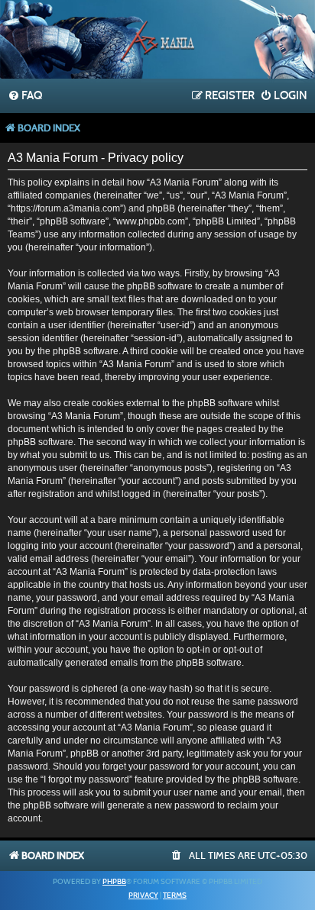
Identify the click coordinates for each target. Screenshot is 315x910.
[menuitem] (25, 96)
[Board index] (157, 41)
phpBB (114, 882)
